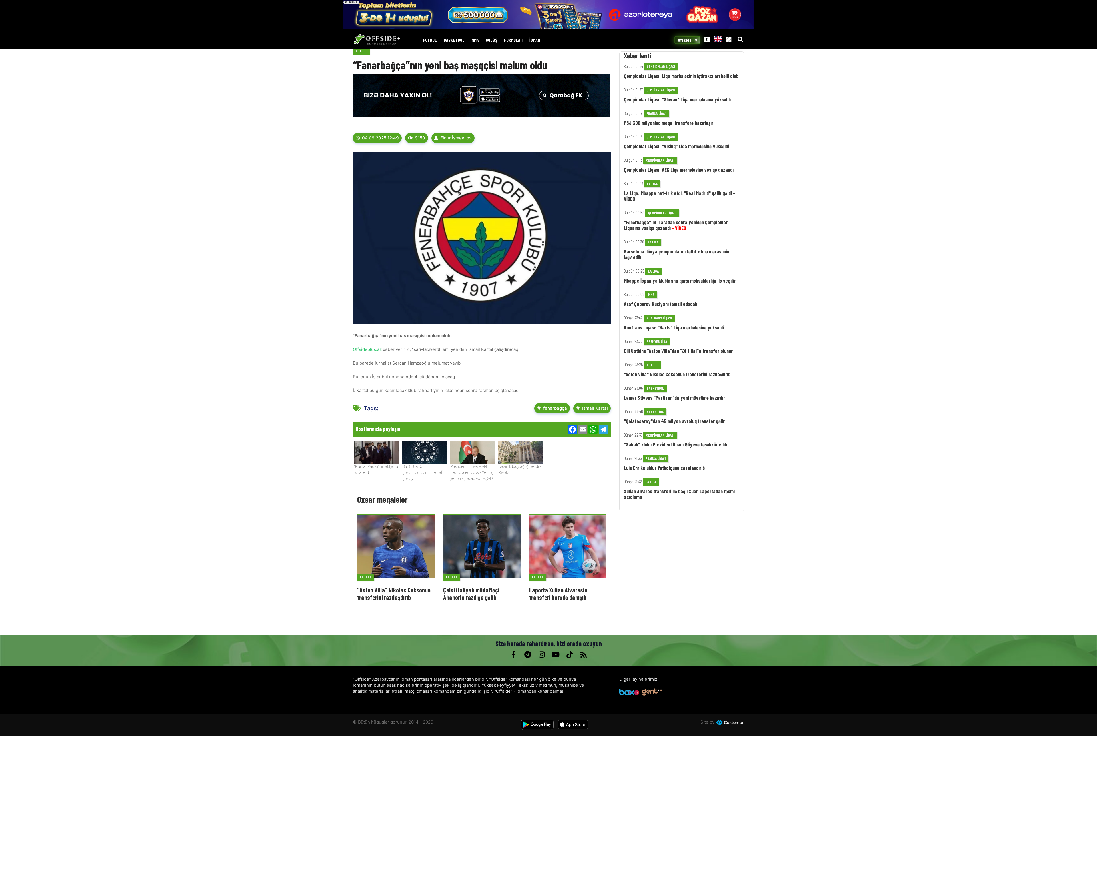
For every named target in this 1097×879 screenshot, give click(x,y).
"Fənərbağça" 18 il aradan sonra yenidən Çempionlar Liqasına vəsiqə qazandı (676, 225)
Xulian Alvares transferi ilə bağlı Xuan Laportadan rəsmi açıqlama (679, 494)
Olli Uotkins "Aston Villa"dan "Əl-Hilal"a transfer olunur (678, 351)
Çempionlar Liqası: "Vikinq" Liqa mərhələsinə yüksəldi (676, 146)
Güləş (491, 40)
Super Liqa (655, 411)
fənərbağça (555, 408)
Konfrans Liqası (659, 318)
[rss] (583, 655)
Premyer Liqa (656, 341)
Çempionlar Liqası (661, 66)
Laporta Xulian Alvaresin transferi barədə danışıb (558, 593)
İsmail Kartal (595, 408)
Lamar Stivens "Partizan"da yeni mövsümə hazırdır (674, 398)
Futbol (430, 40)
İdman (534, 40)
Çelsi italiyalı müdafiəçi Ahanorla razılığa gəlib (471, 593)
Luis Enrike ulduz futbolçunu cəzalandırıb (664, 468)
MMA (475, 40)
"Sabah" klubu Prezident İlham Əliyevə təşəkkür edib (675, 444)
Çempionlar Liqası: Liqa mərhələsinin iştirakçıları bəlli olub (681, 76)
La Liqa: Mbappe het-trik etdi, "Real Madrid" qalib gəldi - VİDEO (679, 196)
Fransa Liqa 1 (656, 113)
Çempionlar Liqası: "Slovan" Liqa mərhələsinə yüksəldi (677, 99)
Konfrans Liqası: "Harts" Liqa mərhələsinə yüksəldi (674, 327)
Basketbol (454, 40)
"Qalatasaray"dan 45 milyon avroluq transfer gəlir (674, 421)
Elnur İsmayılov (456, 138)
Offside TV (687, 40)
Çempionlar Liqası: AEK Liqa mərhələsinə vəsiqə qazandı (679, 170)
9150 (420, 138)
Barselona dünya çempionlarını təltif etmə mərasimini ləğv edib (677, 254)
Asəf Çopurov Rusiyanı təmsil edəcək (660, 304)
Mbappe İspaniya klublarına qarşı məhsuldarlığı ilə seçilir (680, 280)
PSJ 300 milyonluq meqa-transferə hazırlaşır (668, 123)
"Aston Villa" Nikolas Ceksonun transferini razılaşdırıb (394, 593)
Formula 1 (513, 40)
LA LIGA (652, 183)
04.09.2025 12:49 (380, 138)
